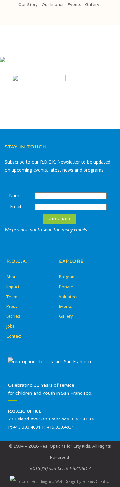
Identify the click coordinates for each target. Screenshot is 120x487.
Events (74, 4)
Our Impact (53, 4)
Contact (13, 336)
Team (11, 296)
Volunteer (68, 296)
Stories (13, 316)
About (12, 277)
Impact (12, 287)
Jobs (10, 326)
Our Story (28, 4)
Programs (68, 277)
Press (12, 306)
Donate (66, 287)
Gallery (92, 4)
